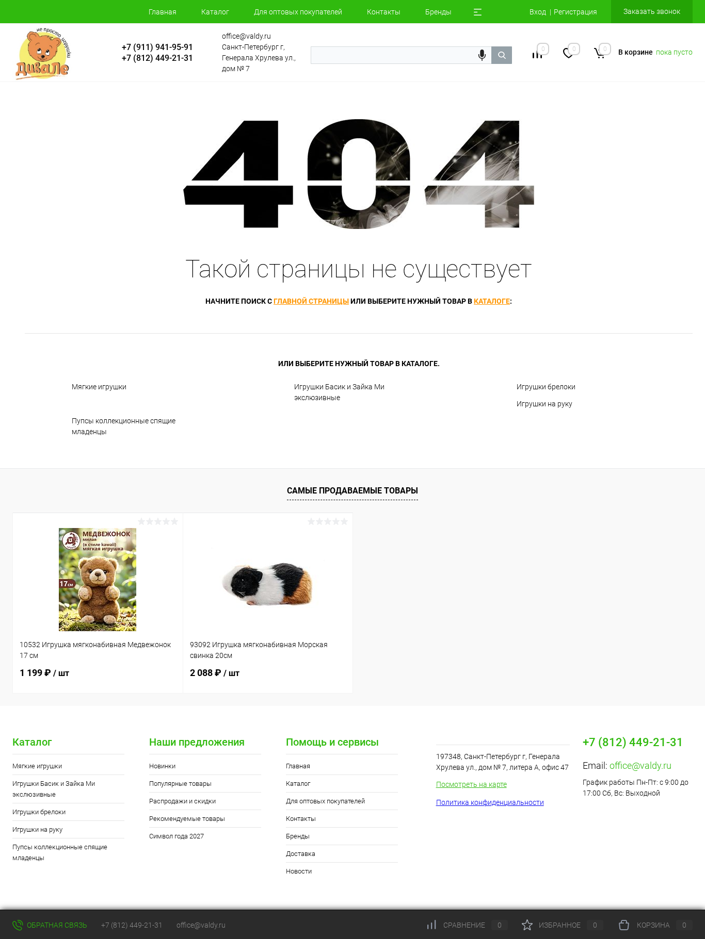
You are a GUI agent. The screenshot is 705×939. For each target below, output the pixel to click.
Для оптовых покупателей (298, 12)
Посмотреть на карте (471, 784)
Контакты (383, 12)
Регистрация (575, 12)
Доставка (300, 854)
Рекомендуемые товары (187, 818)
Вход (538, 12)
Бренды (438, 12)
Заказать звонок (651, 11)
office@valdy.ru (640, 765)
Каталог (215, 12)
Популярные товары (180, 783)
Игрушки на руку (544, 404)
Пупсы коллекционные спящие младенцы (123, 426)
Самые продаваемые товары (352, 491)
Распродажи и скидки (182, 801)
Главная (163, 12)
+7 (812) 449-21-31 (132, 925)
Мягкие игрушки (99, 387)
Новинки (162, 766)
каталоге (492, 301)
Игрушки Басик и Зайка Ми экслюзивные (339, 392)
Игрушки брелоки (546, 387)
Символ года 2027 (176, 836)
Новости (299, 871)
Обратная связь (56, 925)
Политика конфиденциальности (490, 802)
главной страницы (311, 301)
